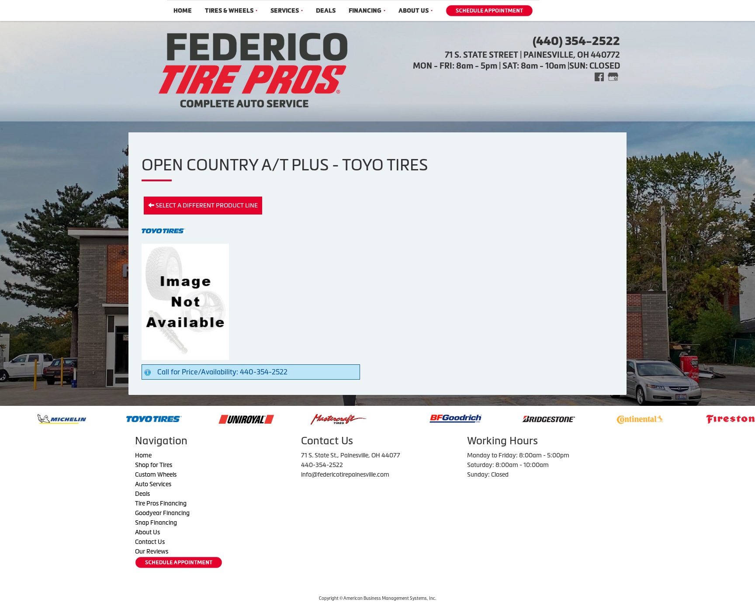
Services (284, 10)
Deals (326, 10)
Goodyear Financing (162, 512)
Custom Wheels (156, 474)
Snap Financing (156, 522)
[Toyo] (111, 418)
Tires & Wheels (229, 10)
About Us (413, 10)
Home (182, 10)
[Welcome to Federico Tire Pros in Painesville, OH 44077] (253, 69)
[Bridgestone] (506, 418)
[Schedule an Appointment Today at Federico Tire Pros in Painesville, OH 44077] (489, 10)
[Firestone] (691, 418)
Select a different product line (206, 205)
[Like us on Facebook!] (599, 76)
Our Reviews (151, 551)
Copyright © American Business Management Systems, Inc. (377, 598)
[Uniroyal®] (203, 418)
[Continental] (597, 418)
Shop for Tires (153, 464)
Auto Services (153, 484)
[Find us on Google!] (613, 76)
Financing (365, 10)
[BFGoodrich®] (413, 418)
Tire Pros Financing (161, 503)
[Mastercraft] (295, 418)
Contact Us (150, 541)
